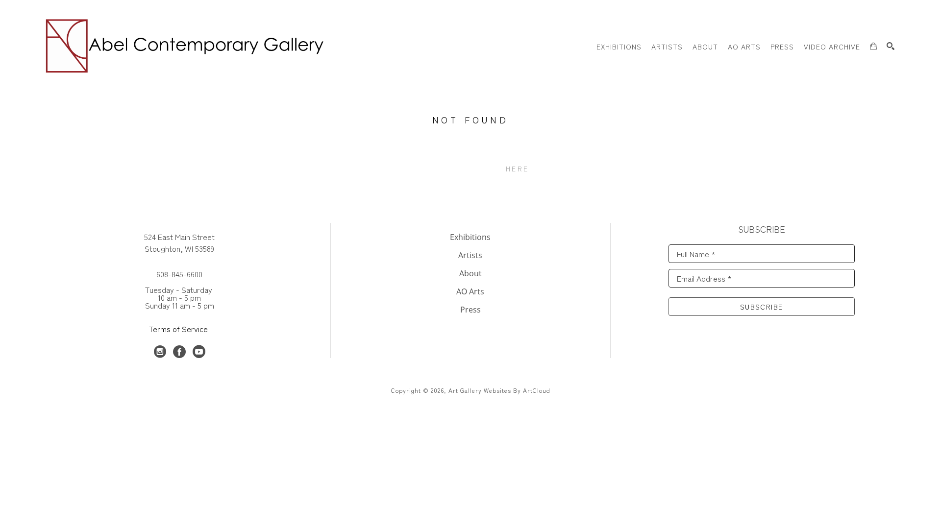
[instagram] (159, 351)
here (517, 168)
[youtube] (199, 351)
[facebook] (179, 351)
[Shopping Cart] (873, 46)
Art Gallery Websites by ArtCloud (499, 390)
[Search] (890, 46)
